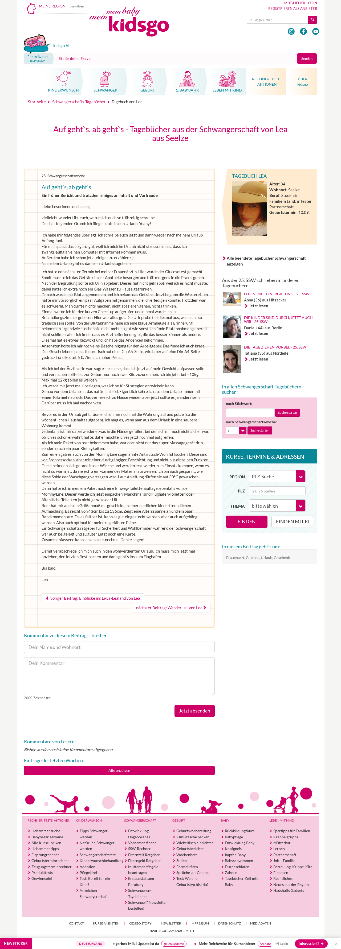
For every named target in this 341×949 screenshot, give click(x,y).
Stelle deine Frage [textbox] (75, 58)
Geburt (178, 820)
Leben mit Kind (281, 820)
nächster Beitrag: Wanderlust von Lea (169, 607)
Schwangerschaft (140, 820)
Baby (225, 820)
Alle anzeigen (119, 770)
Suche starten (287, 413)
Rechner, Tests (48, 820)
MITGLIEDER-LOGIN (300, 3)
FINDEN (247, 521)
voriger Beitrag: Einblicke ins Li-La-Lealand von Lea (95, 598)
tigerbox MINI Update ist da (123, 943)
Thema (237, 506)
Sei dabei (253, 944)
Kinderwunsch (89, 820)
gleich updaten (161, 944)
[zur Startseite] (133, 23)
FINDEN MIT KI (293, 521)
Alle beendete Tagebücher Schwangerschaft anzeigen (266, 261)
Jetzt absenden (194, 711)
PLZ (241, 490)
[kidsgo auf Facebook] (303, 31)
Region (237, 476)
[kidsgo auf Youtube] (315, 31)
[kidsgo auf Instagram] (291, 31)
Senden (306, 58)
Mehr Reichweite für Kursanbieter (214, 943)
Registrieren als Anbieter (292, 8)
